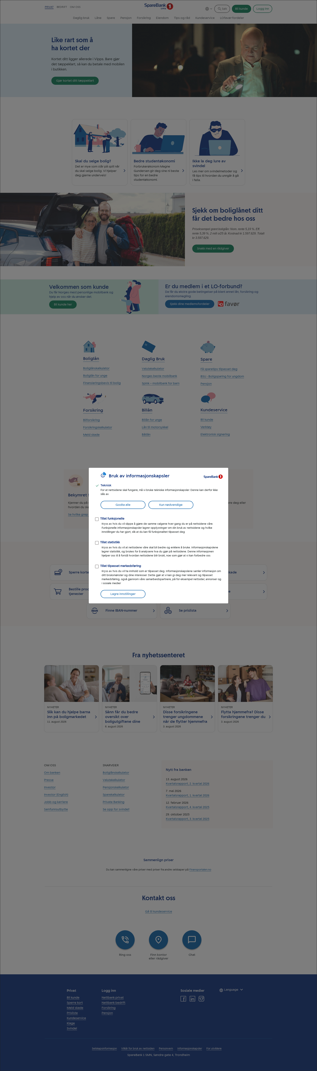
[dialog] (158, 535)
